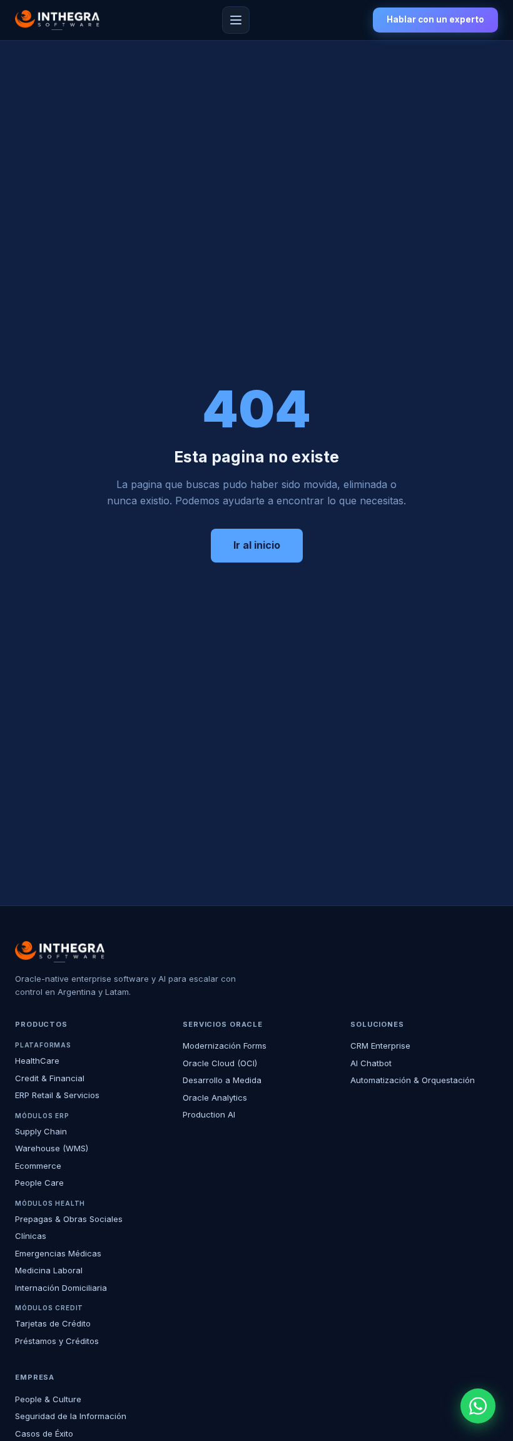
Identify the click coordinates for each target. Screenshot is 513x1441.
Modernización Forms (225, 1046)
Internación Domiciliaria (61, 1288)
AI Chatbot (371, 1063)
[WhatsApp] (477, 1405)
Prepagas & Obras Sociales (69, 1219)
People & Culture (48, 1399)
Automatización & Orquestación (412, 1080)
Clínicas (30, 1236)
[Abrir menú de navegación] (236, 20)
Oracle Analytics (215, 1097)
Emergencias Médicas (58, 1253)
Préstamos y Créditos (57, 1341)
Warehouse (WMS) (51, 1148)
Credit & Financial (49, 1078)
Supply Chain (41, 1131)
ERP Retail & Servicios (57, 1095)
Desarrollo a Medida (222, 1080)
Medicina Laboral (49, 1270)
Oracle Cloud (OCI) (220, 1063)
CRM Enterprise (380, 1046)
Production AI (209, 1114)
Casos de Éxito (44, 1433)
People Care (39, 1183)
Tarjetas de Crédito (53, 1323)
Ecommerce (38, 1166)
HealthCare (37, 1061)
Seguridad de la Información (70, 1416)
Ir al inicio (256, 545)
